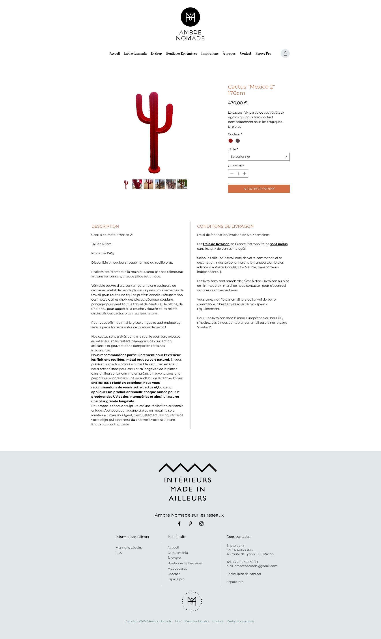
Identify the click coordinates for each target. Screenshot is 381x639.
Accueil (173, 547)
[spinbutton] (238, 173)
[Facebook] (179, 523)
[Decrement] (231, 173)
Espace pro (176, 579)
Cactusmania (178, 553)
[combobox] (259, 157)
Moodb (173, 569)
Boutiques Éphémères (185, 563)
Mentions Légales (129, 548)
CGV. (178, 621)
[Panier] (285, 53)
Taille (233, 149)
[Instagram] (201, 523)
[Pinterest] (190, 523)
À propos (174, 558)
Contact (174, 574)
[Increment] (245, 173)
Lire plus (234, 127)
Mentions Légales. (197, 621)
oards (182, 569)
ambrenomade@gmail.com (256, 566)
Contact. (218, 621)
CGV (119, 553)
